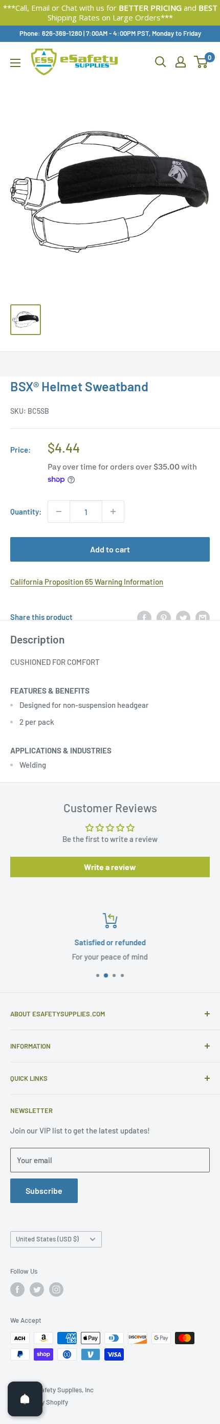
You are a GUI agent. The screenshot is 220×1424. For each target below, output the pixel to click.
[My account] (180, 62)
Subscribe (44, 1190)
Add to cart (110, 549)
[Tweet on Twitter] (183, 617)
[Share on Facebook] (144, 617)
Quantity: (25, 511)
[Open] (25, 1399)
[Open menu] (15, 63)
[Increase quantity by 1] (113, 511)
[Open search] (160, 62)
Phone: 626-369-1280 (50, 33)
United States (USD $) (47, 1239)
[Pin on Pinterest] (164, 617)
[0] (201, 62)
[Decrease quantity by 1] (59, 511)
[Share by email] (202, 617)
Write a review (110, 867)
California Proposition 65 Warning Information (86, 581)
